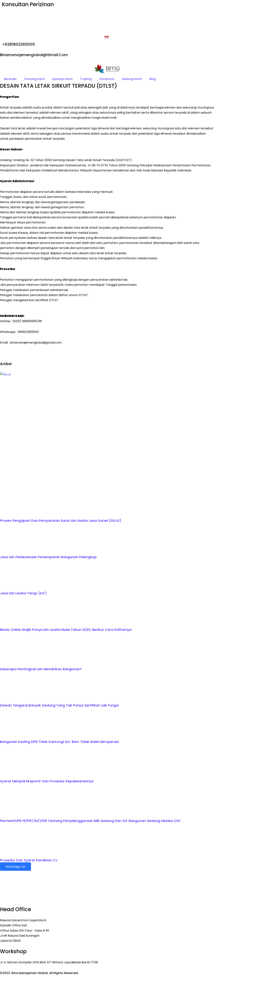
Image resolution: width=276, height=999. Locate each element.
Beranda (10, 79)
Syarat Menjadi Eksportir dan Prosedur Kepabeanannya (47, 781)
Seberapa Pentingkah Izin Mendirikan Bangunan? (41, 669)
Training (86, 79)
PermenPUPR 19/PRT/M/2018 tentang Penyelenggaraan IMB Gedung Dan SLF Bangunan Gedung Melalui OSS (90, 820)
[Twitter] (107, 20)
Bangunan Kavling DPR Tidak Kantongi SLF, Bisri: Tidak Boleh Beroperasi (59, 741)
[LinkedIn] (107, 25)
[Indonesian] (107, 37)
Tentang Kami (34, 79)
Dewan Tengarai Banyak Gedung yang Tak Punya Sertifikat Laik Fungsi (59, 705)
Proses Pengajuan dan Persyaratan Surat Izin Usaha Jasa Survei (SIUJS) (60, 520)
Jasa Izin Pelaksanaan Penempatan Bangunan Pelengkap (48, 557)
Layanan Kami (62, 79)
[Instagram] (107, 30)
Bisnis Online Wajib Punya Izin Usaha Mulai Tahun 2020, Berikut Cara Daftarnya (65, 629)
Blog (152, 79)
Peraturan (106, 79)
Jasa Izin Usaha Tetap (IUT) (23, 593)
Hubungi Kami (132, 79)
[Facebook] (107, 15)
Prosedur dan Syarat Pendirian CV (28, 860)
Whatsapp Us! (15, 867)
